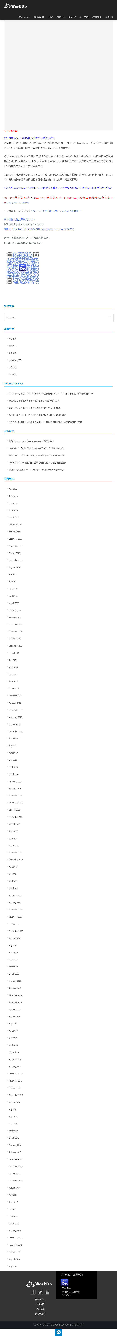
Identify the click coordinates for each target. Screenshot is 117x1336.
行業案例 (13, 367)
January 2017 (15, 1230)
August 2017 (14, 1188)
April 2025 (13, 596)
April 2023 (13, 767)
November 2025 (15, 546)
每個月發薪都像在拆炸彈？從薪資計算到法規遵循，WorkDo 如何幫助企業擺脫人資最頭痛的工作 (51, 394)
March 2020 (14, 974)
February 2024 (15, 696)
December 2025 (15, 539)
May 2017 (13, 1209)
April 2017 (13, 1216)
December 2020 (15, 910)
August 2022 (14, 824)
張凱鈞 (12, 455)
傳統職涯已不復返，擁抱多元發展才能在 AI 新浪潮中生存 (34, 401)
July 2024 (13, 660)
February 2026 (15, 524)
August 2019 (14, 1017)
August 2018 (14, 1102)
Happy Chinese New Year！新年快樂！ (37, 441)
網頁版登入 (97, 17)
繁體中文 (109, 17)
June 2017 (13, 1202)
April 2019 (13, 1045)
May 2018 (13, 1124)
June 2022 (13, 831)
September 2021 (16, 860)
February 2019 (15, 1059)
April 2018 (13, 1131)
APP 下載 (84, 17)
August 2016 (14, 1259)
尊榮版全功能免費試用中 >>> (19, 219)
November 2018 (15, 1081)
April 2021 (13, 881)
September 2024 (16, 646)
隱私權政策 (40, 1314)
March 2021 (14, 888)
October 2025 (14, 553)
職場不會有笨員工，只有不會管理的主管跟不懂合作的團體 (34, 408)
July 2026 (13, 489)
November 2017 (15, 1166)
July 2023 (13, 746)
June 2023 (13, 753)
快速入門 (40, 1304)
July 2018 (13, 1109)
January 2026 (15, 532)
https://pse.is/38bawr (18, 202)
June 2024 (13, 667)
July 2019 (13, 1024)
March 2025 (14, 603)
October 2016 (14, 1252)
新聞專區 (13, 353)
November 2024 (15, 631)
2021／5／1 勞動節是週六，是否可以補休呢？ (56, 211)
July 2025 (13, 574)
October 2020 (14, 924)
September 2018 (16, 1095)
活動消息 (13, 374)
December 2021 (15, 853)
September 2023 (16, 731)
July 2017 (13, 1195)
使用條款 (40, 1309)
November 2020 (15, 917)
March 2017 (14, 1223)
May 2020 (13, 959)
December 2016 (15, 1238)
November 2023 (15, 717)
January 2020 (15, 988)
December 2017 (15, 1159)
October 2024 (14, 639)
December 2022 (15, 795)
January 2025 (15, 617)
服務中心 (61, 17)
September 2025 (16, 560)
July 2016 (13, 1266)
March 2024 (14, 688)
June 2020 (13, 952)
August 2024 (14, 653)
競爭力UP (13, 346)
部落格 (50, 17)
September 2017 (16, 1181)
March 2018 (14, 1138)
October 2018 (14, 1088)
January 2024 (15, 703)
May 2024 (13, 674)
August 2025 (14, 567)
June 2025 (13, 582)
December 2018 (15, 1074)
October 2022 (14, 810)
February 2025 (15, 610)
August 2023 (14, 738)
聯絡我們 (72, 17)
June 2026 (13, 496)
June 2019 (13, 1031)
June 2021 (13, 867)
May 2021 (13, 874)
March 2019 (14, 1052)
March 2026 (14, 517)
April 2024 (13, 681)
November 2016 (15, 1245)
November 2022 (15, 803)
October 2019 (14, 1009)
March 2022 (14, 845)
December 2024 (15, 624)
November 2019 (15, 1002)
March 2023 (14, 774)
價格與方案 (39, 17)
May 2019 (13, 1038)
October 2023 (14, 724)
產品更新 (13, 339)
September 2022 (16, 817)
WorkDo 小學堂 (15, 360)
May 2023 (13, 760)
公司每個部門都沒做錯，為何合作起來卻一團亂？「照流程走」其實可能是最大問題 (45, 422)
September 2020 (16, 931)
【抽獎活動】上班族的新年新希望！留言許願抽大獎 (43, 448)
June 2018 (13, 1116)
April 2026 (13, 510)
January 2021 (15, 902)
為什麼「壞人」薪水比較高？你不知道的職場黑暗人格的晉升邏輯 (37, 415)
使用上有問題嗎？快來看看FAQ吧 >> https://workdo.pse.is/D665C (39, 229)
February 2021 (15, 895)
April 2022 (13, 838)
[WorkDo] (16, 6)
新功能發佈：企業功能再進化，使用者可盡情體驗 (44, 463)
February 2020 (15, 981)
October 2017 (14, 1173)
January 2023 (15, 788)
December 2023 (15, 710)
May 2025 (13, 589)
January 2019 (15, 1066)
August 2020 (14, 938)
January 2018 (15, 1152)
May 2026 (13, 503)
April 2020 (13, 967)
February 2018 (15, 1145)
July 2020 (13, 945)
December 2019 (15, 995)
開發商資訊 (40, 1299)
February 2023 (15, 781)
